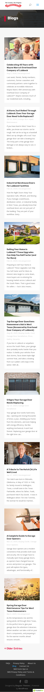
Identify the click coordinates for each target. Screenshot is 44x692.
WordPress (23, 688)
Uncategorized (24, 73)
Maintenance (12, 122)
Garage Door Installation (17, 336)
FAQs (8, 663)
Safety (9, 339)
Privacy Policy (19, 663)
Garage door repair (25, 119)
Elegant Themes (22, 685)
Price (30, 336)
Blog (14, 666)
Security (16, 339)
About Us (32, 663)
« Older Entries (13, 648)
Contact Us (24, 666)
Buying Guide (24, 333)
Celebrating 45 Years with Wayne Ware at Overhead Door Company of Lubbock (22, 68)
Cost (33, 333)
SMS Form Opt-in (20, 669)
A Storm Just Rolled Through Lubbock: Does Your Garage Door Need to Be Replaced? (21, 113)
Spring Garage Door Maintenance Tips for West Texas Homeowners (20, 608)
